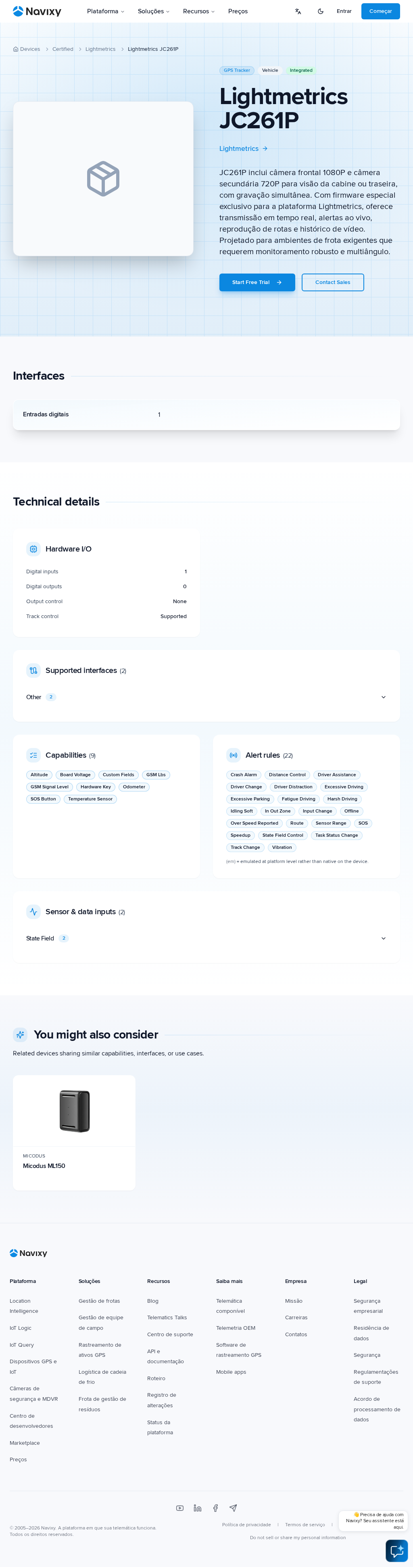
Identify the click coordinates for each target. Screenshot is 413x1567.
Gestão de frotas (99, 1300)
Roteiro (156, 1378)
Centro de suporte (170, 1334)
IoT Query (22, 1344)
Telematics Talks (167, 1317)
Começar (380, 11)
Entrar (344, 11)
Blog (153, 1300)
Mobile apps (231, 1372)
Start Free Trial (250, 282)
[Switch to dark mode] (320, 11)
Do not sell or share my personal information (298, 1538)
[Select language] (298, 11)
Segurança (367, 1355)
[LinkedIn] (198, 1508)
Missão (293, 1300)
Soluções (151, 11)
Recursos (196, 11)
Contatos (296, 1334)
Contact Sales (332, 282)
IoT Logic (20, 1328)
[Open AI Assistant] (397, 1551)
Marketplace (25, 1443)
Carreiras (296, 1317)
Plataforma (103, 11)
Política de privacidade (246, 1525)
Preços (238, 11)
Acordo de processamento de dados (377, 1409)
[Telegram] (233, 1508)
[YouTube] (180, 1508)
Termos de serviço (305, 1525)
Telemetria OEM (235, 1328)
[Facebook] (215, 1508)
